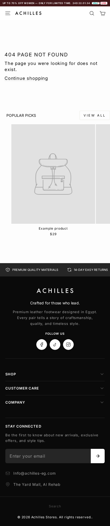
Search (55, 506)
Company (15, 402)
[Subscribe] (98, 456)
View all (95, 115)
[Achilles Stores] (55, 291)
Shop (10, 374)
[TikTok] (55, 344)
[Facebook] (41, 344)
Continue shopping (26, 78)
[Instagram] (68, 344)
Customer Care (22, 388)
